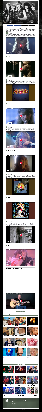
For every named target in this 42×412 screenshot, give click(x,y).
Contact (12, 404)
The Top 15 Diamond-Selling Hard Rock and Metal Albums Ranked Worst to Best (33, 395)
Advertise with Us (13, 400)
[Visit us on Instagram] (23, 400)
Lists (8, 314)
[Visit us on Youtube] (24, 400)
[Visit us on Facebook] (25, 400)
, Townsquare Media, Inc (12, 406)
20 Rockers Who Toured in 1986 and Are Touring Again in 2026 (8, 385)
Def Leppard (8, 27)
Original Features (10, 314)
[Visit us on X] (26, 400)
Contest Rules (13, 401)
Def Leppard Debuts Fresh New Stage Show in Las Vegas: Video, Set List (32, 385)
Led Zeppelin (33, 27)
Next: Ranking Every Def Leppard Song (20, 311)
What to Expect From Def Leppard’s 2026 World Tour (20, 395)
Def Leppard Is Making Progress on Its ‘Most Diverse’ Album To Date (8, 374)
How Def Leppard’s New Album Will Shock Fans (20, 374)
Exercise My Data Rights (14, 403)
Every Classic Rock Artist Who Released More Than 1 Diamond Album (20, 385)
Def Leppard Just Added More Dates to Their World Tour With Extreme (32, 374)
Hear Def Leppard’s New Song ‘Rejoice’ (8, 395)
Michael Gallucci (6, 22)
